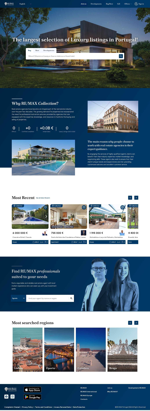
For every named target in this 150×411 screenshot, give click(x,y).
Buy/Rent (109, 4)
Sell (118, 4)
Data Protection (79, 407)
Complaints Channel (12, 407)
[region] (75, 224)
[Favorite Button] (45, 207)
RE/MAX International (88, 392)
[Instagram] (12, 397)
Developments (96, 4)
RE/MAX (83, 388)
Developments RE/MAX (137, 388)
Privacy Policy (27, 407)
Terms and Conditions (43, 407)
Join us (83, 4)
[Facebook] (6, 397)
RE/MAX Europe (86, 395)
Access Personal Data (62, 407)
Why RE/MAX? (112, 392)
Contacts (83, 399)
